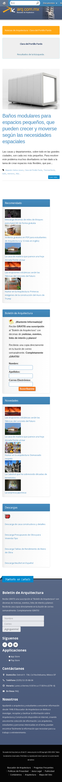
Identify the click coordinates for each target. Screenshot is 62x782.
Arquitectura (30, 774)
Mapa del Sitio (45, 774)
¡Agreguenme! (11, 629)
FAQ (17, 691)
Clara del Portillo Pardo (33, 170)
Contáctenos (16, 774)
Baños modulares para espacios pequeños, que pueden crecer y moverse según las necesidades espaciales (29, 128)
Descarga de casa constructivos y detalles (25, 524)
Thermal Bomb (49, 170)
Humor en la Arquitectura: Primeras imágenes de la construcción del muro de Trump (25, 295)
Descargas (11, 507)
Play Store (15, 660)
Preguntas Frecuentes (43, 767)
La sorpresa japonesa (15, 492)
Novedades (11, 400)
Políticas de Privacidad (18, 771)
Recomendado (13, 203)
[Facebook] (4, 644)
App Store (15, 656)
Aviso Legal (37, 771)
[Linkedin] (15, 644)
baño (4, 174)
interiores (11, 174)
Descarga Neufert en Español (19, 563)
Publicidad (49, 771)
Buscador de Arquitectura (19, 767)
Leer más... (54, 177)
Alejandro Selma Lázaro (14, 170)
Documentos (49, 3)
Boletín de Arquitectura (19, 313)
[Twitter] (10, 644)
